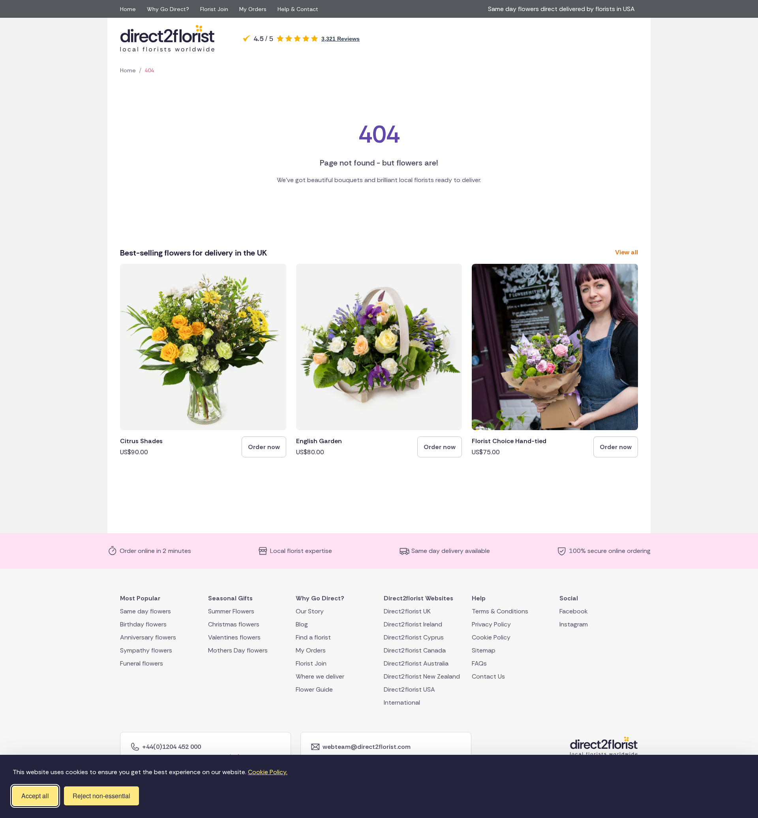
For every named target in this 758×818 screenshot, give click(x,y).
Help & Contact (298, 9)
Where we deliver (320, 676)
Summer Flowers (231, 611)
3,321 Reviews (340, 39)
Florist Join (214, 9)
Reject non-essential (101, 795)
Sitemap (483, 650)
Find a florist (313, 637)
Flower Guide (314, 689)
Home (128, 9)
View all (626, 252)
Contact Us (488, 676)
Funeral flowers (141, 663)
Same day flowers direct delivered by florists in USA (563, 9)
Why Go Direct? (168, 9)
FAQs (479, 663)
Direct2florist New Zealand (422, 676)
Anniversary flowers (148, 637)
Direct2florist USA (409, 689)
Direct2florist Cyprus (414, 637)
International (402, 702)
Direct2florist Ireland (413, 624)
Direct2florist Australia (416, 663)
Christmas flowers (233, 624)
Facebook (573, 611)
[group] (203, 360)
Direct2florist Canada (415, 650)
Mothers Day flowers (238, 650)
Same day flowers (145, 611)
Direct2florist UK (407, 611)
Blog (302, 624)
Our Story (310, 611)
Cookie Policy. (267, 772)
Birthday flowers (143, 624)
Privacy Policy (491, 624)
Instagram (573, 624)
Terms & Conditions (500, 611)
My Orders (252, 9)
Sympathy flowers (146, 650)
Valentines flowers (234, 637)
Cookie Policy (491, 637)
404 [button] (149, 70)
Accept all (35, 795)
